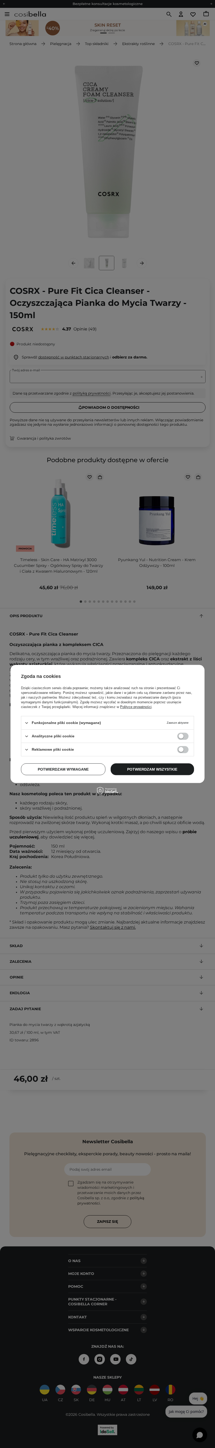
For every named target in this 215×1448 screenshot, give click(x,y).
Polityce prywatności (136, 707)
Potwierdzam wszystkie (152, 769)
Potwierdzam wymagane (63, 769)
